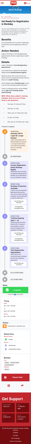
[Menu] (2, 3)
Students (7, 369)
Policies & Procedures (15, 441)
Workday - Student (15, 362)
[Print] (9, 385)
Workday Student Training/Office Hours (19, 207)
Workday (11, 339)
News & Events (8, 16)
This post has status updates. (15, 294)
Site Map (15, 435)
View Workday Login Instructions (18, 202)
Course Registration (9, 365)
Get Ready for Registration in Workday (10, 18)
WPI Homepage (15, 438)
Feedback (15, 432)
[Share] (22, 385)
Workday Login (12, 345)
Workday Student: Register (15, 349)
